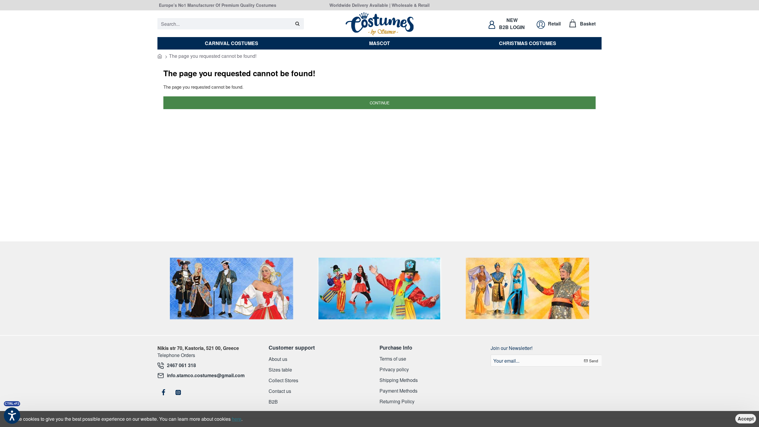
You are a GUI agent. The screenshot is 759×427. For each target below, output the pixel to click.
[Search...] (297, 23)
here (236, 418)
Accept (746, 418)
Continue (380, 103)
